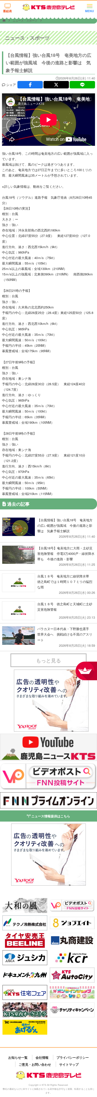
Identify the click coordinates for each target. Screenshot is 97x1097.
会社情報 (42, 1057)
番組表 (7, 11)
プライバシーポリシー (72, 1057)
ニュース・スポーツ (25, 20)
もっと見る (48, 660)
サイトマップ (69, 1064)
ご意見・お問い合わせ (35, 1064)
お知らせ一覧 (18, 1057)
